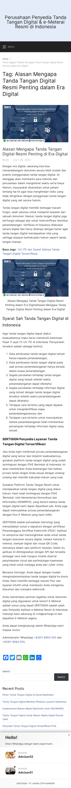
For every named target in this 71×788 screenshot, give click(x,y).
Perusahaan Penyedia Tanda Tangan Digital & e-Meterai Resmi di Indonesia (35, 21)
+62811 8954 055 (45, 637)
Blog (5, 160)
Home (5, 58)
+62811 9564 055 (13, 641)
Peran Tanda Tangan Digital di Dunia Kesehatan (28, 694)
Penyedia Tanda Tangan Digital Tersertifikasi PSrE (29, 726)
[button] (35, 755)
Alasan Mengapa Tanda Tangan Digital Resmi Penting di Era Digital (35, 151)
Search (6, 671)
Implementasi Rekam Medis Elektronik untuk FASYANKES (33, 708)
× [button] (69, 734)
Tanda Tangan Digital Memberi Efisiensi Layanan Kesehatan (34, 701)
